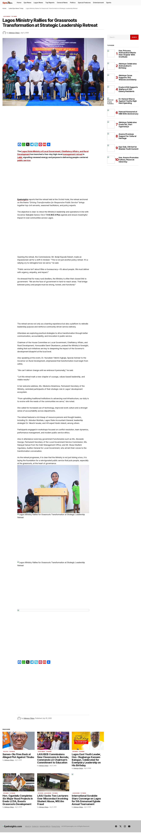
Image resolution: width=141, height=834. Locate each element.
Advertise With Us (45, 826)
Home (4, 8)
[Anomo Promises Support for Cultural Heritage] (111, 136)
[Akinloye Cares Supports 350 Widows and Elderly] (111, 77)
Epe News (75, 751)
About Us (28, 826)
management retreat (72, 154)
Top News (14, 16)
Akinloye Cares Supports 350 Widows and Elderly (128, 77)
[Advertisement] (53, 124)
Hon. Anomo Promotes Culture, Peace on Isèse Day (128, 159)
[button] (136, 2)
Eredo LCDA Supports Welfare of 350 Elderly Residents (128, 89)
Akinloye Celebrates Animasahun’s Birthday (128, 66)
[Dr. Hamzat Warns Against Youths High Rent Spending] (111, 101)
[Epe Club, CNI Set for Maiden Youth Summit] (111, 148)
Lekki (19, 157)
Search (134, 37)
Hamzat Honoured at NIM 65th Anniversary (128, 113)
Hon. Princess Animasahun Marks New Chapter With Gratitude (127, 54)
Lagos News (6, 16)
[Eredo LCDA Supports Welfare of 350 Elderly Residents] (111, 89)
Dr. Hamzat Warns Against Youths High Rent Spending (128, 101)
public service (23, 160)
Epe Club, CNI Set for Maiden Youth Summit (128, 148)
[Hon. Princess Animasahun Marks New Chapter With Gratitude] (111, 53)
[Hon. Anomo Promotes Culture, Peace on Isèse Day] (111, 159)
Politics (5, 751)
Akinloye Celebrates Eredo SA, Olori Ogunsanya (128, 124)
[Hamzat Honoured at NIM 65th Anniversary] (111, 113)
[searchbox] (118, 37)
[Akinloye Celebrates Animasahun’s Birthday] (111, 66)
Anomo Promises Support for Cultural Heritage (127, 136)
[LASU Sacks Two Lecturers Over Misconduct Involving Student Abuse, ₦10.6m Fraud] (53, 782)
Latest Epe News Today (16, 8)
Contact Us (35, 826)
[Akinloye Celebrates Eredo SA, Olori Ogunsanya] (111, 124)
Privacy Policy (55, 826)
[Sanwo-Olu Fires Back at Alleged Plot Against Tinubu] (19, 741)
